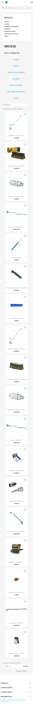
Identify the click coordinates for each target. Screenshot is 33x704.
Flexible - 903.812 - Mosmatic (16, 349)
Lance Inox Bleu (16, 257)
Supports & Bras (10, 31)
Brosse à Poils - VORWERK (16, 166)
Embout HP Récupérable (16, 501)
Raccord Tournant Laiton (16, 592)
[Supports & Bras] (16, 83)
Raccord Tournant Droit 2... (16, 196)
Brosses (7, 29)
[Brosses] (16, 76)
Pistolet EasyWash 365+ (16, 471)
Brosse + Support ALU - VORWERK (16, 379)
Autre (6, 36)
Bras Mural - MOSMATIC (16, 623)
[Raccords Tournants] (16, 89)
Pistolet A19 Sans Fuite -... (16, 653)
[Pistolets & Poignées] (16, 70)
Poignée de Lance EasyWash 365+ (16, 288)
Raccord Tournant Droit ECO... (16, 410)
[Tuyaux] (16, 57)
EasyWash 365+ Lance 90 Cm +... (16, 531)
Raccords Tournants (11, 34)
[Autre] (16, 96)
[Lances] (16, 64)
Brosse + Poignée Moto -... (16, 562)
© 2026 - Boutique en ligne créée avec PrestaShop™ (13, 701)
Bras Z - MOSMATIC (16, 440)
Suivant (26, 666)
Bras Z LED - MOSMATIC (16, 227)
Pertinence (16, 105)
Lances (6, 24)
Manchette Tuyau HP (16, 318)
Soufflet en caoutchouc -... (16, 135)
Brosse (8, 17)
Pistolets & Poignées (11, 26)
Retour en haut (22, 671)
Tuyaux (6, 22)
